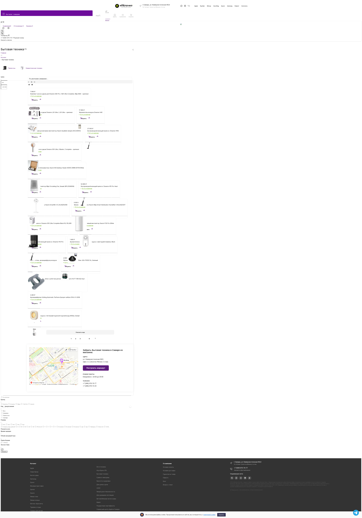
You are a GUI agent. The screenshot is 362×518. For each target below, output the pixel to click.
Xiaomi (32, 493)
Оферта (165, 478)
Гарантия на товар (169, 474)
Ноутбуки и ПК (102, 470)
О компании (167, 463)
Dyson (223, 6)
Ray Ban (202, 6)
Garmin (32, 489)
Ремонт (237, 6)
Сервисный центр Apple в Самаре (108, 509)
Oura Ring (216, 6)
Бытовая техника (102, 474)
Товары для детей (36, 511)
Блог (164, 481)
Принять (221, 515)
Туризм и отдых (35, 507)
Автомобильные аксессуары (106, 499)
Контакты (244, 6)
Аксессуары (34, 475)
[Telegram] (185, 6)
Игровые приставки (36, 486)
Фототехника (101, 467)
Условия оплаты (168, 467)
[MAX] (181, 6)
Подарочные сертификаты (106, 506)
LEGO (98, 488)
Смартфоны (34, 472)
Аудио (99, 502)
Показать (4, 451)
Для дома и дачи (102, 484)
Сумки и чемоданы (103, 477)
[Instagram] (236, 478)
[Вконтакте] (189, 6)
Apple (196, 6)
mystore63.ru (254, 486)
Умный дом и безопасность (106, 492)
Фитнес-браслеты (36, 504)
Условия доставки (169, 470)
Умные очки (34, 496)
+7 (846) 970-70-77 (241, 468)
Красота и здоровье (103, 481)
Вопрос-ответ (168, 485)
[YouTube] (245, 478)
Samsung (229, 6)
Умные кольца (35, 500)
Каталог (33, 463)
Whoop (209, 6)
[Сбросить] (2, 449)
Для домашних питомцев (105, 495)
